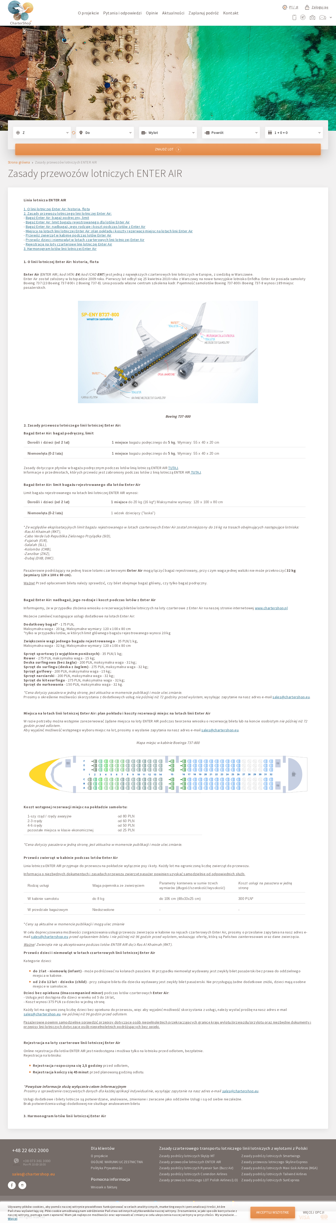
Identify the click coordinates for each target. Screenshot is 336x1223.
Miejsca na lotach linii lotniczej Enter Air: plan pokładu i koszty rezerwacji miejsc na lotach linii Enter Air (109, 231)
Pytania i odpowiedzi (122, 12)
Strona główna (19, 163)
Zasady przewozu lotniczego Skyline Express (274, 1162)
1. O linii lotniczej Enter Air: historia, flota (57, 209)
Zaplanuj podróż (203, 12)
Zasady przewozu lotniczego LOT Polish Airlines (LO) (198, 1180)
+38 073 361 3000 (36, 1161)
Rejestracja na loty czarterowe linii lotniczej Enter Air (69, 244)
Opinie (152, 12)
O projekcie (88, 12)
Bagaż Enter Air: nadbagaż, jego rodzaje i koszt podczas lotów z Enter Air (85, 226)
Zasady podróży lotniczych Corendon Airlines (193, 1174)
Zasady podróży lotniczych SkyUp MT (187, 1156)
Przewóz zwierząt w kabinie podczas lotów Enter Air (69, 235)
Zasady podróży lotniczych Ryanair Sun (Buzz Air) (196, 1168)
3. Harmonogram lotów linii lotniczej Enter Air (60, 248)
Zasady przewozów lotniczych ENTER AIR (190, 1162)
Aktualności (173, 12)
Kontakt (231, 12)
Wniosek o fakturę (104, 1187)
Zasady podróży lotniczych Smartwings (270, 1156)
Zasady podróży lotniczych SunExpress (270, 1180)
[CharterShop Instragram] (22, 1185)
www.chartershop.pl (271, 608)
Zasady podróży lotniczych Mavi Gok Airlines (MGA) (279, 1168)
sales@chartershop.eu (291, 697)
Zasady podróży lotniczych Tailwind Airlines (274, 1174)
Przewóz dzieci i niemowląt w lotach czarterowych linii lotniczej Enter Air (85, 239)
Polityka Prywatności (107, 1168)
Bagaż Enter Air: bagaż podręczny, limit (57, 217)
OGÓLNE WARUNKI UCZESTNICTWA (117, 1162)
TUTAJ (173, 467)
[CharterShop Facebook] (12, 1185)
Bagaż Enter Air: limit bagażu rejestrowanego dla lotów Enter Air (78, 222)
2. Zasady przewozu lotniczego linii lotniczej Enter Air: (68, 213)
